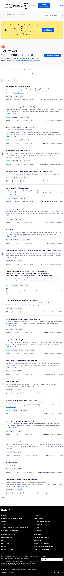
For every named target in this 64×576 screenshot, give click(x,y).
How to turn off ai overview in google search (20, 421)
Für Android (38, 524)
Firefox (9, 99)
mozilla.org (5, 569)
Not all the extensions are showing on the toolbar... (22, 400)
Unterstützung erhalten (41, 549)
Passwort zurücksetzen (41, 543)
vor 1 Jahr (60, 120)
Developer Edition (7, 537)
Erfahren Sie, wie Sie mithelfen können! (26, 61)
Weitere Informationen (48, 30)
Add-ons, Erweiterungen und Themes (17, 291)
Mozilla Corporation (19, 556)
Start (2, 14)
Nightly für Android (7, 549)
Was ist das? (38, 540)
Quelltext (4, 521)
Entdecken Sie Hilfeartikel (8, 5)
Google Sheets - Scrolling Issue (16, 340)
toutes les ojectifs (11, 462)
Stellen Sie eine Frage (26, 6)
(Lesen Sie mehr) (18, 93)
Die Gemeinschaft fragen (52, 55)
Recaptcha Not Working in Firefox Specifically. (20, 107)
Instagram (62, 572)
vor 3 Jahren (59, 201)
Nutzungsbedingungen (18, 569)
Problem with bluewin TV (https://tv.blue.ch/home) (22, 300)
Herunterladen (38, 518)
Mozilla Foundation (23, 558)
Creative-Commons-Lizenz (17, 565)
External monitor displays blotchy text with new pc (22, 479)
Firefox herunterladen (44, 5)
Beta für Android (6, 543)
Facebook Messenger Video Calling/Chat (19, 150)
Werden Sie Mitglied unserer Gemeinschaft (15, 527)
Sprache (43, 556)
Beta (2, 540)
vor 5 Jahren (59, 181)
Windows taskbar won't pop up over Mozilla (20, 442)
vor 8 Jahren (59, 99)
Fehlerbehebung (18, 455)
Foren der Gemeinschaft (17, 6)
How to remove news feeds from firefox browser (21, 360)
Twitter (3, 524)
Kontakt (11, 572)
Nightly (3, 546)
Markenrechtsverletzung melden (11, 518)
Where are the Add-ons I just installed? (18, 86)
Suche (61, 15)
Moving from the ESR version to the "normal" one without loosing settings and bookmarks (20, 129)
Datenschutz (32, 569)
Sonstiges (16, 99)
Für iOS (36, 527)
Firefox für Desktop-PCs (42, 521)
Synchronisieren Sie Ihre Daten (44, 546)
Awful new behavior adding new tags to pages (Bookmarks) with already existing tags (33, 250)
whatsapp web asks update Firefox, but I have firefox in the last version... (29, 171)
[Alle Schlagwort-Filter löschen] (34, 69)
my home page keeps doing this (16, 209)
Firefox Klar (38, 530)
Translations (10, 230)
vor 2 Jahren (59, 374)
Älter (3, 497)
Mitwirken (33, 6)
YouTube (58, 572)
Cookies (4, 572)
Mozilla (5, 510)
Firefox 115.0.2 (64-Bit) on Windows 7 (17, 188)
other (29, 69)
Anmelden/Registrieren (41, 537)
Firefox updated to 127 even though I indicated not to (23, 319)
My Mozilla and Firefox (13, 381)
